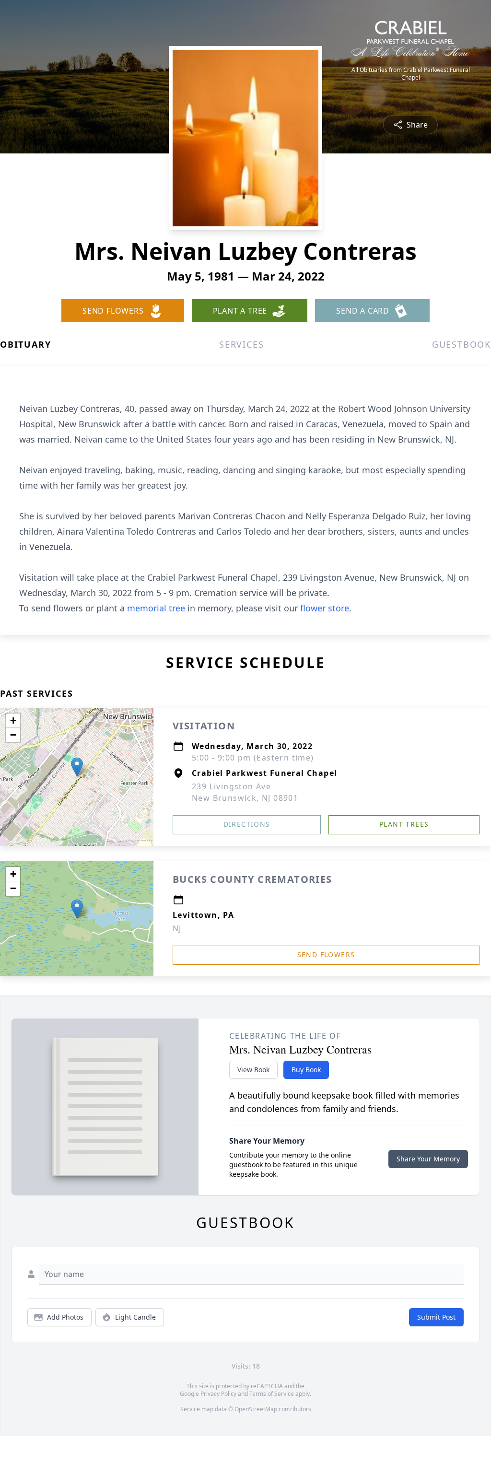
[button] (77, 767)
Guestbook (461, 344)
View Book (253, 1069)
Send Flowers (326, 954)
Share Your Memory (428, 1158)
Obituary (25, 344)
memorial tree (156, 608)
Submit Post (436, 1317)
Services (241, 344)
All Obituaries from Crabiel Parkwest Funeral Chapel (410, 74)
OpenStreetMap (255, 1409)
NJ (177, 928)
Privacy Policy (218, 1394)
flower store (324, 608)
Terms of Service (271, 1394)
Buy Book (306, 1069)
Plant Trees (404, 824)
